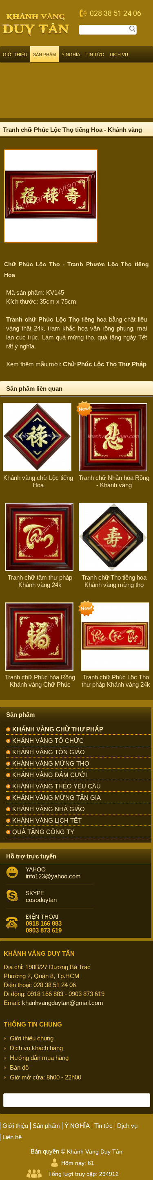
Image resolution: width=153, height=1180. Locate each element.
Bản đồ (19, 1067)
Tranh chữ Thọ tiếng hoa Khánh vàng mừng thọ (114, 581)
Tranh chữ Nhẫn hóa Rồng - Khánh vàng (114, 481)
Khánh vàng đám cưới (49, 774)
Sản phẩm (44, 54)
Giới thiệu (15, 54)
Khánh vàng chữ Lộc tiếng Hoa (38, 481)
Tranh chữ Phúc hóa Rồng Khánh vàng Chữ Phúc (40, 681)
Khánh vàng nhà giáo (48, 809)
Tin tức (95, 54)
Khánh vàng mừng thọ (50, 763)
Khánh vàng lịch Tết (47, 820)
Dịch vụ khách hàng (36, 1047)
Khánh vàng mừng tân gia (56, 797)
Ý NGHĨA (71, 54)
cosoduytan (41, 899)
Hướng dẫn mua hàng (39, 1057)
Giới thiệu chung (31, 1038)
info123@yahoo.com (53, 876)
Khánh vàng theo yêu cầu (56, 786)
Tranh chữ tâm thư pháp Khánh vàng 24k (40, 581)
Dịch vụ (119, 54)
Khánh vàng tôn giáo (48, 752)
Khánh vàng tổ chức (48, 740)
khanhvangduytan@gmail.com (62, 1002)
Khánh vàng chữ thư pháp (57, 729)
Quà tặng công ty (43, 831)
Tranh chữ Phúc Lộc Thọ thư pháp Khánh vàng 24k (116, 681)
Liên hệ (12, 1137)
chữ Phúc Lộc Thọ (52, 319)
